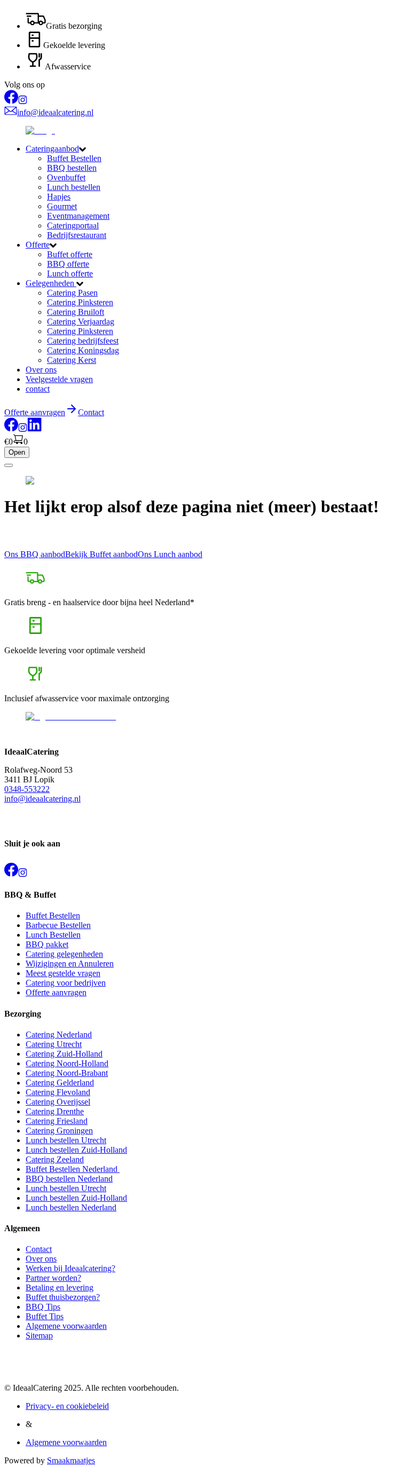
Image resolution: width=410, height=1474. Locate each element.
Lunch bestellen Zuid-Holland (76, 1149)
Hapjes (58, 196)
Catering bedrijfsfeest (83, 340)
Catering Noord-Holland (67, 1063)
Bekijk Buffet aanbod (101, 554)
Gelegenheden (51, 283)
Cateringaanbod (52, 148)
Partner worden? (53, 1277)
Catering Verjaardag (80, 321)
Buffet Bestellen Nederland (73, 1169)
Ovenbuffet (66, 177)
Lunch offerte (70, 273)
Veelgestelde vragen (59, 379)
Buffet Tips (45, 1316)
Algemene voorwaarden (66, 1325)
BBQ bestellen (72, 167)
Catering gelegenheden (64, 953)
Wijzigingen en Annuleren (70, 963)
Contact (91, 412)
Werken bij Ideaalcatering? (70, 1268)
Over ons (41, 369)
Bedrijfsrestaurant (76, 235)
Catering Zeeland (55, 1159)
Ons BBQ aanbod (34, 554)
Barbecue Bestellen (58, 925)
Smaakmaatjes (71, 1460)
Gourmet (62, 206)
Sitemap (39, 1335)
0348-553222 (27, 789)
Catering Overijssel (58, 1101)
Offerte (38, 244)
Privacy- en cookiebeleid (67, 1405)
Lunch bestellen (73, 187)
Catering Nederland (59, 1034)
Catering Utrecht (54, 1044)
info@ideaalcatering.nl (42, 798)
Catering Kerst (71, 359)
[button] (216, 149)
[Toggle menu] (8, 465)
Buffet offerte (69, 254)
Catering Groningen (59, 1130)
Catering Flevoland (58, 1092)
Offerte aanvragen (56, 992)
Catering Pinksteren (80, 302)
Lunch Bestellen (53, 934)
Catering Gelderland (60, 1082)
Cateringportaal (73, 225)
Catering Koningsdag (83, 350)
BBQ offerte (68, 263)
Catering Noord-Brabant (67, 1072)
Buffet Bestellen (74, 158)
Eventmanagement (78, 215)
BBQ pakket (47, 944)
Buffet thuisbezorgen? (63, 1297)
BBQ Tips (43, 1306)
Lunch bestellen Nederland (71, 1207)
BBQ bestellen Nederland (69, 1178)
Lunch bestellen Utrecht (66, 1140)
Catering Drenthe (55, 1111)
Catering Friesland (57, 1121)
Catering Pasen (72, 292)
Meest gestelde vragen (63, 973)
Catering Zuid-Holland (64, 1053)
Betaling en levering (59, 1287)
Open (17, 452)
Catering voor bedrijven (66, 982)
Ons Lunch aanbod (170, 554)
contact (38, 388)
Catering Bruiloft (75, 311)
